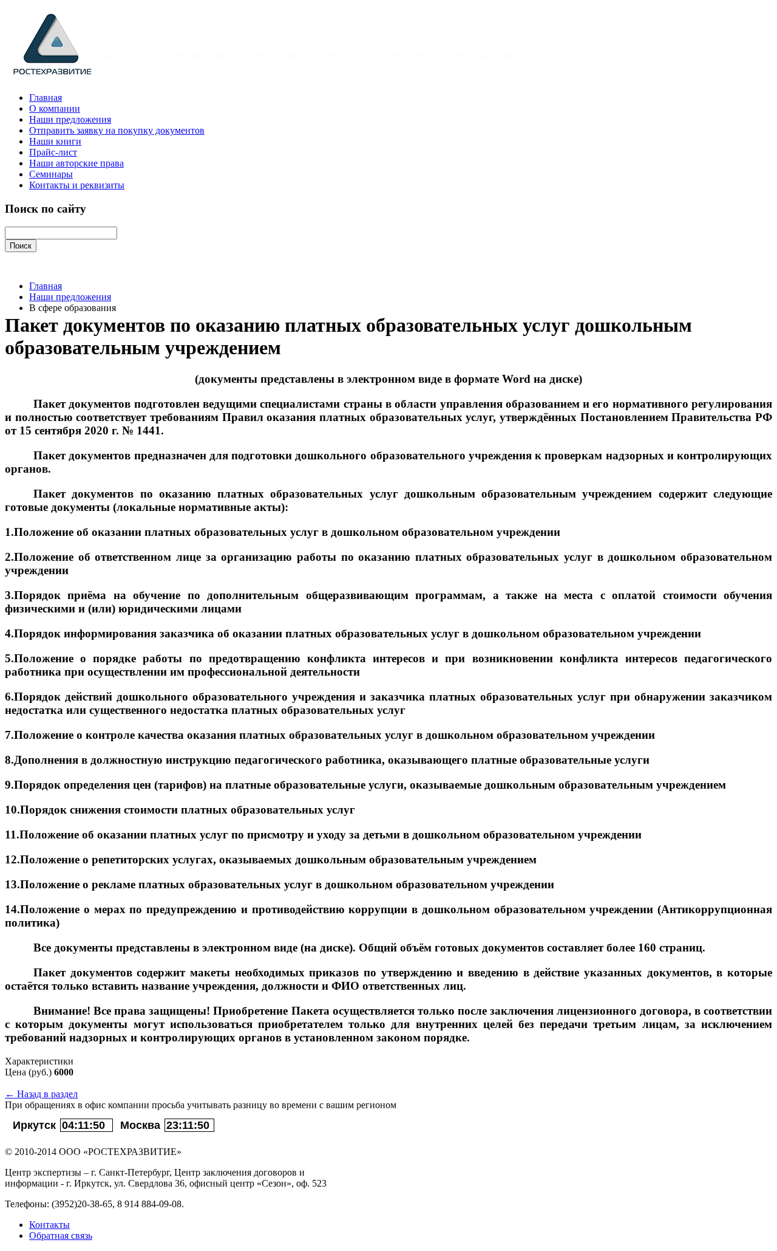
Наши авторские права (76, 163)
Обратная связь (60, 1235)
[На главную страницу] (273, 77)
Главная (45, 97)
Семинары (51, 174)
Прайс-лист (53, 152)
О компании (54, 108)
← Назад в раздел (41, 1094)
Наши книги (55, 141)
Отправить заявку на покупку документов (117, 130)
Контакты (49, 1224)
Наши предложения (70, 119)
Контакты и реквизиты (76, 185)
